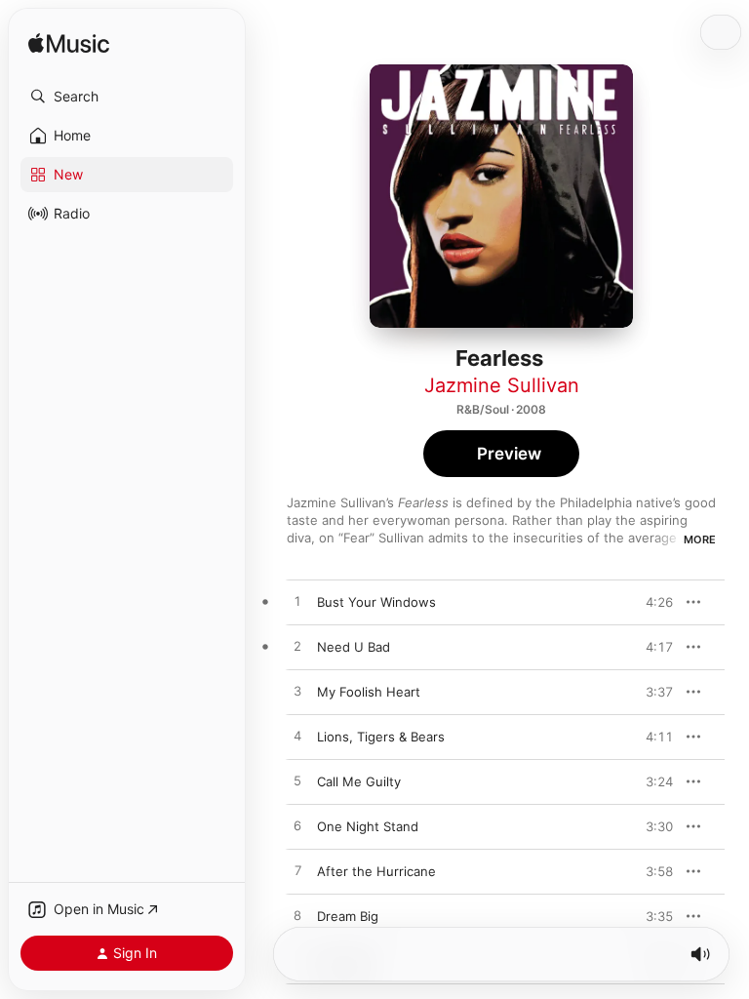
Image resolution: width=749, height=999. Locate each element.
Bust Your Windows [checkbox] (376, 602)
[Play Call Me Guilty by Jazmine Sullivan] (297, 781)
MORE (700, 539)
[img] (68, 44)
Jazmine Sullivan (501, 385)
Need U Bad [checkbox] (353, 647)
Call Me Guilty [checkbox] (359, 781)
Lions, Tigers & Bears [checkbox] (381, 736)
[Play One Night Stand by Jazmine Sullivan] (297, 826)
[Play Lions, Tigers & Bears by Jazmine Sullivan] (297, 736)
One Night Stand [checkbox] (367, 826)
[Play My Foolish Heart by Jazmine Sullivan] (297, 691)
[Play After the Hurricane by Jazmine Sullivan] (297, 871)
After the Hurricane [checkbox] (376, 871)
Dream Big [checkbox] (347, 916)
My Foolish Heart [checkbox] (368, 691)
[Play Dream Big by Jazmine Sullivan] (297, 916)
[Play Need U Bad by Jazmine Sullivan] (297, 647)
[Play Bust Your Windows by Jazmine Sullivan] (297, 602)
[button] (126, 96)
